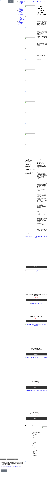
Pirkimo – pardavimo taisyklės (27, 433)
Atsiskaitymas (9, 459)
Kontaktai (20, 12)
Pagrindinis (20, 1)
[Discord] (38, 437)
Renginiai (20, 3)
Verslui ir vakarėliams (20, 9)
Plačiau (36, 266)
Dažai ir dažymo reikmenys (38, 1)
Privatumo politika (27, 429)
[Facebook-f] (38, 430)
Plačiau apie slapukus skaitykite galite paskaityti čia (11, 466)
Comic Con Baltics (20, 11)
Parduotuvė (20, 2)
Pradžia (25, 1)
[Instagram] (38, 434)
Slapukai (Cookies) (27, 441)
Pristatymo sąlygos (27, 444)
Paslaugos (20, 4)
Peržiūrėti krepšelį (3, 459)
